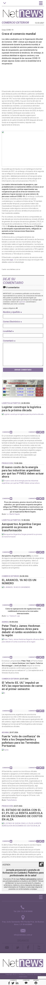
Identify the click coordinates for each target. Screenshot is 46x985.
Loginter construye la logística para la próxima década (21, 408)
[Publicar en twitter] (40, 432)
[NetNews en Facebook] (28, 947)
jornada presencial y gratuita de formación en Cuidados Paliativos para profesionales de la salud (23, 873)
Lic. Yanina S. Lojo (13, 616)
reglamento (22, 302)
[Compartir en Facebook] (37, 432)
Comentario (8, 340)
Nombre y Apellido (12, 312)
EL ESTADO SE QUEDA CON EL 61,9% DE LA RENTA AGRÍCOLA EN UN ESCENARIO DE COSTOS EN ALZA (22, 814)
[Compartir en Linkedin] (43, 432)
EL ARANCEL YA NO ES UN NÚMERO (19, 581)
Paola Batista (12, 800)
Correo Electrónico (12, 321)
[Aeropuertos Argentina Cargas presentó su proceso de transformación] (23, 535)
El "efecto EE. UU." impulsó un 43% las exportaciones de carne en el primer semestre (22, 686)
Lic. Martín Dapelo (13, 514)
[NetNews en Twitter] (17, 947)
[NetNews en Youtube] (39, 947)
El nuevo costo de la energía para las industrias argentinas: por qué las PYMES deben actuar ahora (23, 471)
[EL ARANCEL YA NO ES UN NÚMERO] (23, 587)
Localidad (7, 331)
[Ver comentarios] (11, 432)
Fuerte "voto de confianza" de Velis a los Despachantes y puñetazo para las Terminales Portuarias (21, 741)
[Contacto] (7, 947)
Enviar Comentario (23, 370)
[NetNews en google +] (33, 947)
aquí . (12, 260)
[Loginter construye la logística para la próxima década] (23, 414)
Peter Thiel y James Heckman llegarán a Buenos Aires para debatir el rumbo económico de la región (21, 630)
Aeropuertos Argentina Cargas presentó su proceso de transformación (21, 527)
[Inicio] (23, 12)
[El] (23, 693)
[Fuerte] (23, 750)
